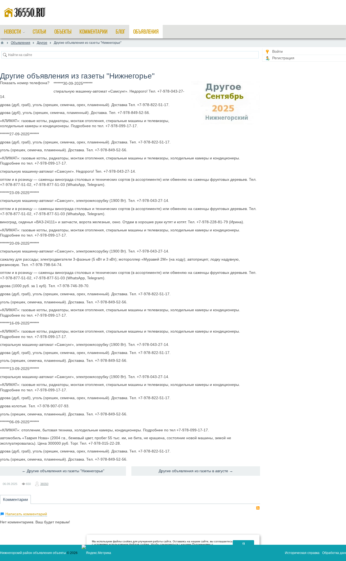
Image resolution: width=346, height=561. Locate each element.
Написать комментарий (26, 514)
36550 (44, 483)
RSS (258, 508)
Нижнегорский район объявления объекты (33, 553)
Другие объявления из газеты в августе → (196, 471)
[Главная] (2, 42)
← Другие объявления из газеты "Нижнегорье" (63, 471)
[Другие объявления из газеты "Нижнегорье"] (225, 103)
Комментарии (15, 499)
